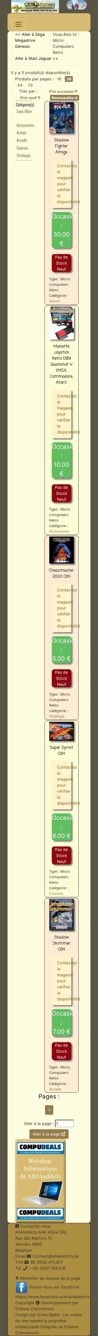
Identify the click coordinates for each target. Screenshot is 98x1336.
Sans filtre (24, 111)
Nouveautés (63, 97)
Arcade (22, 140)
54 (19, 85)
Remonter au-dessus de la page (50, 1278)
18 (59, 79)
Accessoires (25, 125)
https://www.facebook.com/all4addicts (52, 1296)
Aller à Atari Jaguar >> (36, 58)
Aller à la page (47, 1134)
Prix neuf (28, 97)
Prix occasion (61, 91)
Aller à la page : (39, 1123)
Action (21, 133)
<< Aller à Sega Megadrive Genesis (30, 40)
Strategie (23, 155)
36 (68, 79)
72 (30, 85)
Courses (22, 148)
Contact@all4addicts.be (56, 1256)
